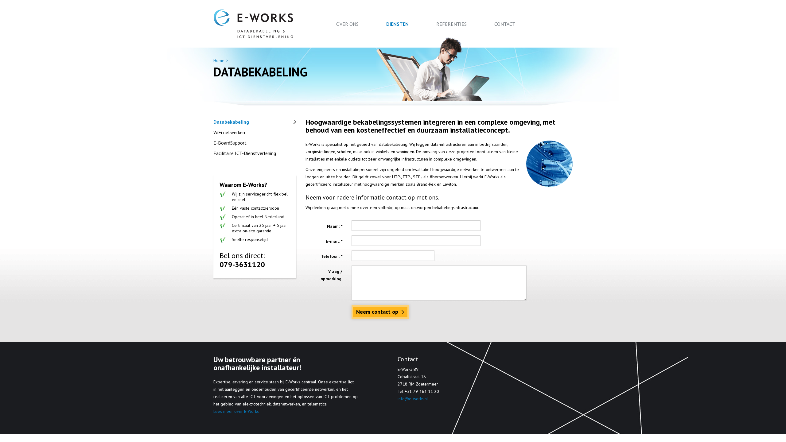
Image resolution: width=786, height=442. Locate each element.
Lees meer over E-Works (236, 411)
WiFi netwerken (229, 132)
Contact (504, 24)
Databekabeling (231, 122)
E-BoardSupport (230, 143)
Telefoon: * (331, 256)
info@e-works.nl (413, 398)
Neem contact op (378, 311)
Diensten (397, 24)
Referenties (451, 24)
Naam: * (334, 226)
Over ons (347, 24)
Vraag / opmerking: (331, 275)
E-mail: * (334, 241)
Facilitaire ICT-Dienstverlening (244, 153)
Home (218, 60)
